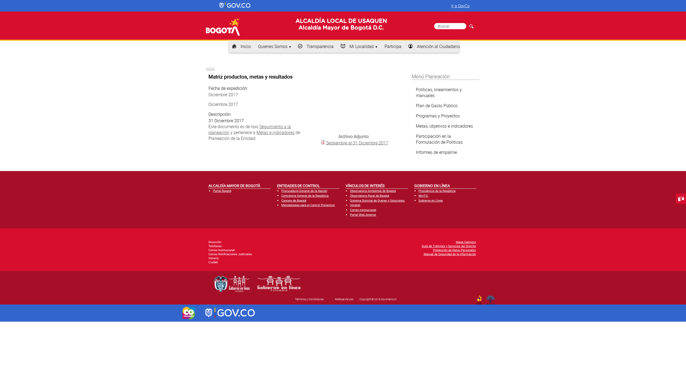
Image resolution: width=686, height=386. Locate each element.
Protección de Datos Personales (454, 250)
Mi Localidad (361, 46)
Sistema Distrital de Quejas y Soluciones (377, 200)
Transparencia (320, 46)
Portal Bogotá (222, 191)
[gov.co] (235, 6)
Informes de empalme (436, 152)
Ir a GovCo (460, 5)
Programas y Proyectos (438, 116)
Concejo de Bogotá (293, 200)
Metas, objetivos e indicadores (444, 126)
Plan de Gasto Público (437, 106)
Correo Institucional (363, 210)
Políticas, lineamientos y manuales (439, 92)
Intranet (355, 205)
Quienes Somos (273, 46)
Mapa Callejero (466, 242)
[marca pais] (188, 313)
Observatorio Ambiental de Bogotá (373, 191)
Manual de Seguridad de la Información (450, 254)
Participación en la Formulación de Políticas (439, 139)
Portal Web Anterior (363, 215)
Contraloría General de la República (305, 196)
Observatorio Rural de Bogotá (369, 196)
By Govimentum (491, 298)
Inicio (246, 46)
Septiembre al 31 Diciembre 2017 (357, 143)
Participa (393, 46)
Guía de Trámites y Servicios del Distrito (449, 246)
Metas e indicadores (275, 132)
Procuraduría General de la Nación (304, 191)
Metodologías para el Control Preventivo (308, 205)
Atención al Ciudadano (438, 46)
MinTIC (423, 196)
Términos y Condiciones (309, 299)
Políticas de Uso (344, 299)
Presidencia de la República (437, 191)
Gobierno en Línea (431, 200)
